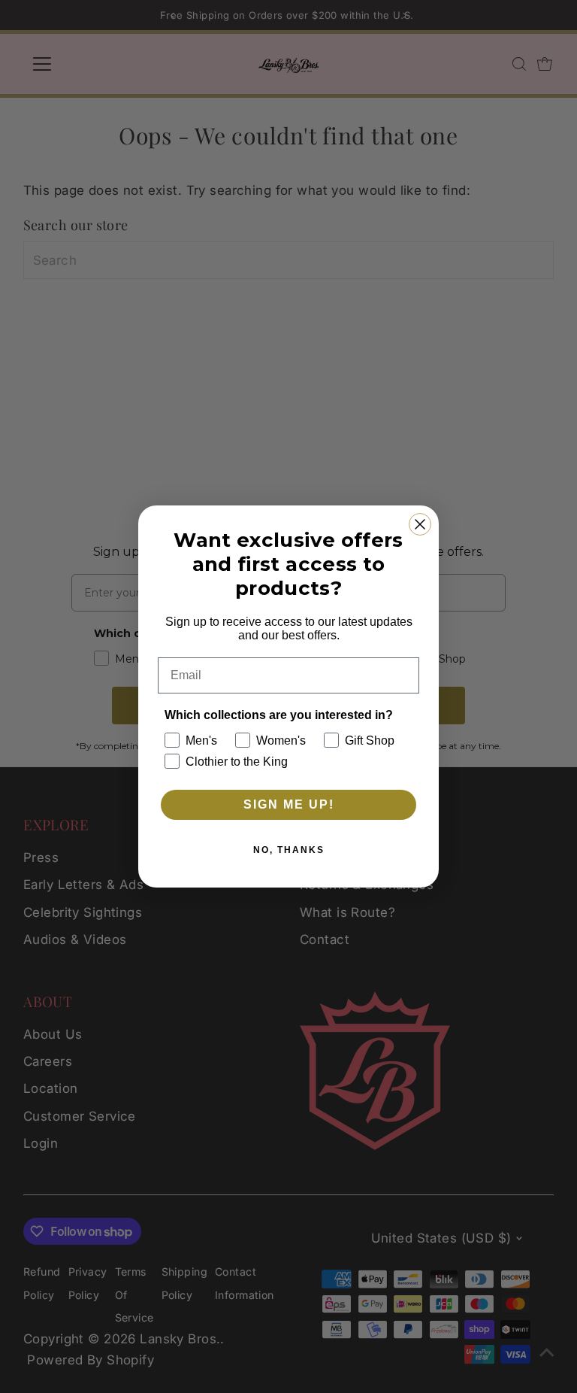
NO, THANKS (289, 850)
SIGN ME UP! (288, 804)
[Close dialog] (420, 524)
